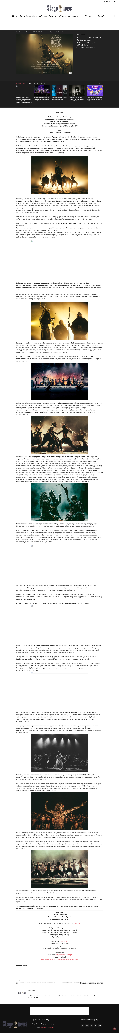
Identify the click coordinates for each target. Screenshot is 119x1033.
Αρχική (18, 31)
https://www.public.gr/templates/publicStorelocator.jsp (59, 959)
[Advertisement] (59, 24)
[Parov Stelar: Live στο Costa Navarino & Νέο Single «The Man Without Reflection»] (77, 90)
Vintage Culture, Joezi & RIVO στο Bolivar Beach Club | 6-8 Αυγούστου (59, 99)
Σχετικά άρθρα (20, 83)
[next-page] (102, 83)
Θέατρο (43, 16)
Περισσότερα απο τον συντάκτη (36, 83)
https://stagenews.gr (32, 992)
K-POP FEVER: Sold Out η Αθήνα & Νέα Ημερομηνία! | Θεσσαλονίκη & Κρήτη (94, 99)
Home (15, 16)
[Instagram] (107, 1)
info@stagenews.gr (47, 1027)
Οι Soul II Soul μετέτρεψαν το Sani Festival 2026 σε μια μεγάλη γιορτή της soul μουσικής (42, 99)
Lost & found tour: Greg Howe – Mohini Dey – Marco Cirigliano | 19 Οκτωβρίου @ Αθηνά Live (36, 983)
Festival (52, 16)
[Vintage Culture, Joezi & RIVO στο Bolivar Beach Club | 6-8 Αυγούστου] (59, 90)
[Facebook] (104, 1)
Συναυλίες (82, 34)
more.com (76, 923)
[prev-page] (99, 83)
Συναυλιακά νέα (28, 16)
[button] (114, 16)
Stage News (81, 47)
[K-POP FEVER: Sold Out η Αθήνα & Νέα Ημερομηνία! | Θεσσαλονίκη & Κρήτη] (95, 90)
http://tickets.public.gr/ (64, 955)
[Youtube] (115, 1)
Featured (25, 965)
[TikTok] (109, 1)
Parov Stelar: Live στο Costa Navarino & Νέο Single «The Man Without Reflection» (76, 99)
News (23, 31)
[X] (112, 1)
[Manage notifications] (114, 1028)
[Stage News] (59, 8)
